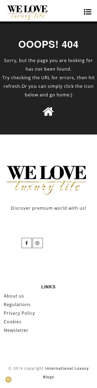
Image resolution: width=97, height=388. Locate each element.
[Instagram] (38, 243)
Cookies (13, 322)
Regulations (17, 304)
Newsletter (16, 330)
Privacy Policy (19, 313)
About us (14, 296)
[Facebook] (27, 243)
